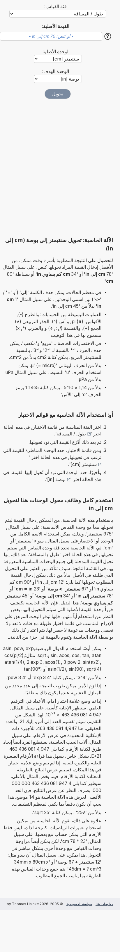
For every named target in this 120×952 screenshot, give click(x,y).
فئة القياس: (55, 6)
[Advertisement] (60, 167)
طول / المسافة (71, 434)
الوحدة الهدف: (55, 71)
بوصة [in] (56, 479)
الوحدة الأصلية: (55, 51)
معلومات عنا (104, 904)
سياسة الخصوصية (79, 904)
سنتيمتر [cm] (83, 464)
